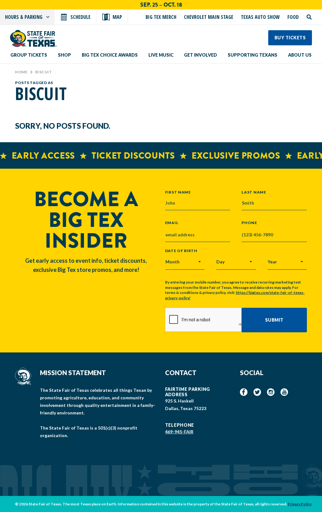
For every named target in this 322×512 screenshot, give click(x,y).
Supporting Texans (252, 55)
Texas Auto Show (260, 17)
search (309, 17)
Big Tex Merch (161, 17)
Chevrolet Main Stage (208, 17)
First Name (178, 192)
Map (117, 17)
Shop (64, 55)
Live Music (161, 55)
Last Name (254, 192)
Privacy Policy (300, 504)
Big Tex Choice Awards (110, 55)
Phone (249, 223)
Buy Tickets (290, 37)
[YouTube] (284, 392)
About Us (300, 55)
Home (21, 72)
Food (293, 17)
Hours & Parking (23, 17)
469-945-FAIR (179, 431)
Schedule (80, 17)
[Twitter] (257, 392)
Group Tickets (28, 55)
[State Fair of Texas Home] (33, 38)
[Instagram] (271, 392)
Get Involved (200, 55)
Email (172, 223)
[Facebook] (243, 392)
